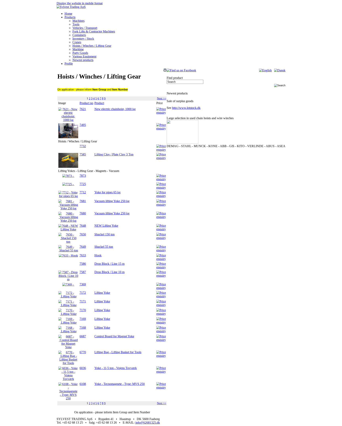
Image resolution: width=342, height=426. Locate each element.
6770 (83, 352)
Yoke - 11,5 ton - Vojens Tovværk (115, 368)
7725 (83, 184)
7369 (83, 284)
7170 (83, 310)
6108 (83, 384)
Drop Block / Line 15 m (109, 263)
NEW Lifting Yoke (106, 225)
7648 (83, 225)
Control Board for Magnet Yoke (114, 336)
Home (68, 13)
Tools (75, 24)
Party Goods (80, 53)
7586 (83, 263)
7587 (83, 272)
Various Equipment (84, 56)
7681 (83, 201)
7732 (83, 146)
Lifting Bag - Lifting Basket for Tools (117, 352)
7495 (83, 125)
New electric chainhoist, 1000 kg (115, 109)
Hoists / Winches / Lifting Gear (91, 45)
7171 (83, 301)
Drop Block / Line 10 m (109, 272)
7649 (83, 246)
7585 (83, 154)
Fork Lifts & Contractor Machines (93, 31)
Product (99, 103)
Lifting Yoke (102, 292)
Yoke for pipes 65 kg (107, 192)
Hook (98, 255)
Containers (79, 35)
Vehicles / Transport (84, 28)
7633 (83, 255)
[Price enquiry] (161, 112)
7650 (83, 234)
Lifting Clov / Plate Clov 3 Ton (113, 154)
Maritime (78, 49)
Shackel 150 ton (104, 234)
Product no (86, 103)
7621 (83, 109)
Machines (78, 20)
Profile (69, 63)
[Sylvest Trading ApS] (71, 7)
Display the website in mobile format (80, 3)
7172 (83, 292)
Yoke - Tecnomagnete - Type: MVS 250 (119, 384)
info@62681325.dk (147, 422)
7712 (83, 192)
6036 (83, 368)
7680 (83, 213)
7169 (83, 318)
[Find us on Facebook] (181, 70)
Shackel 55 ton (103, 246)
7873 (83, 175)
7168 (83, 327)
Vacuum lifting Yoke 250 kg (111, 201)
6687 (83, 336)
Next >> (161, 98)
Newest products (82, 60)
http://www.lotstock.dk (186, 107)
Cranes (76, 42)
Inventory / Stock (83, 38)
